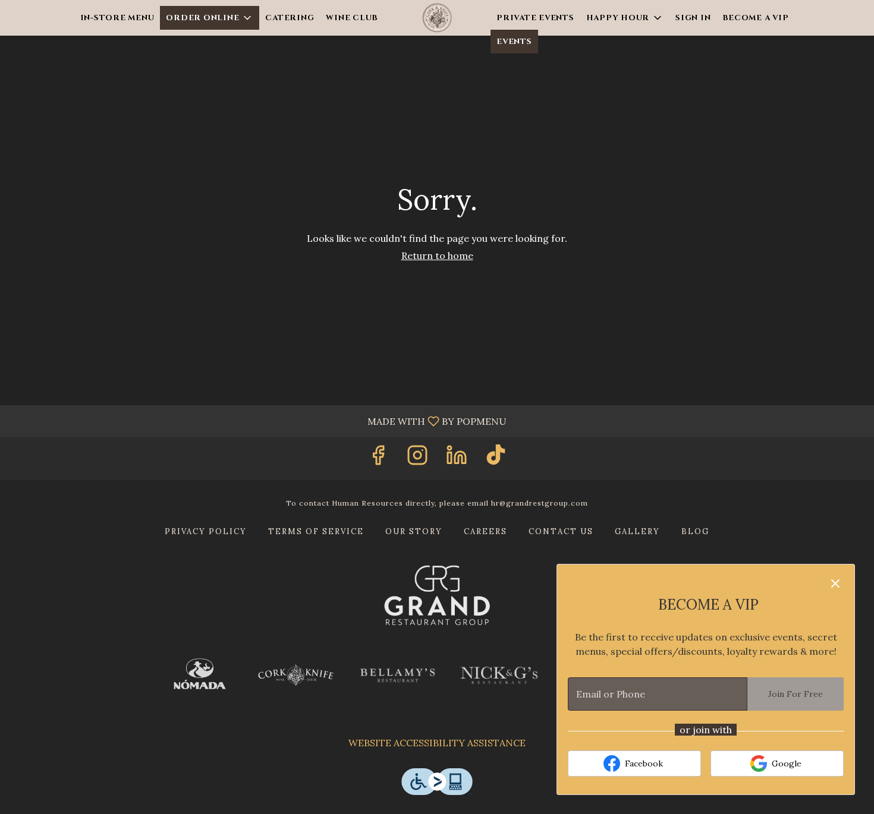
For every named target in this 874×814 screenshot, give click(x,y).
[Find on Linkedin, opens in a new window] (456, 458)
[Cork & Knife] (296, 675)
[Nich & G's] (499, 675)
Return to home (437, 255)
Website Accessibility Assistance (437, 743)
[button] (209, 18)
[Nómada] (199, 675)
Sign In (692, 17)
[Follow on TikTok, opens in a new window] (496, 458)
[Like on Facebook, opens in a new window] (378, 458)
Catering (289, 17)
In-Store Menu (117, 17)
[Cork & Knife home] (437, 18)
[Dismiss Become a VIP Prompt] (835, 583)
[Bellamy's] (397, 675)
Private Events (535, 17)
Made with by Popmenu (258, 420)
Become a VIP (755, 17)
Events (514, 41)
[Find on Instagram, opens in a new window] (417, 458)
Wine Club (352, 17)
